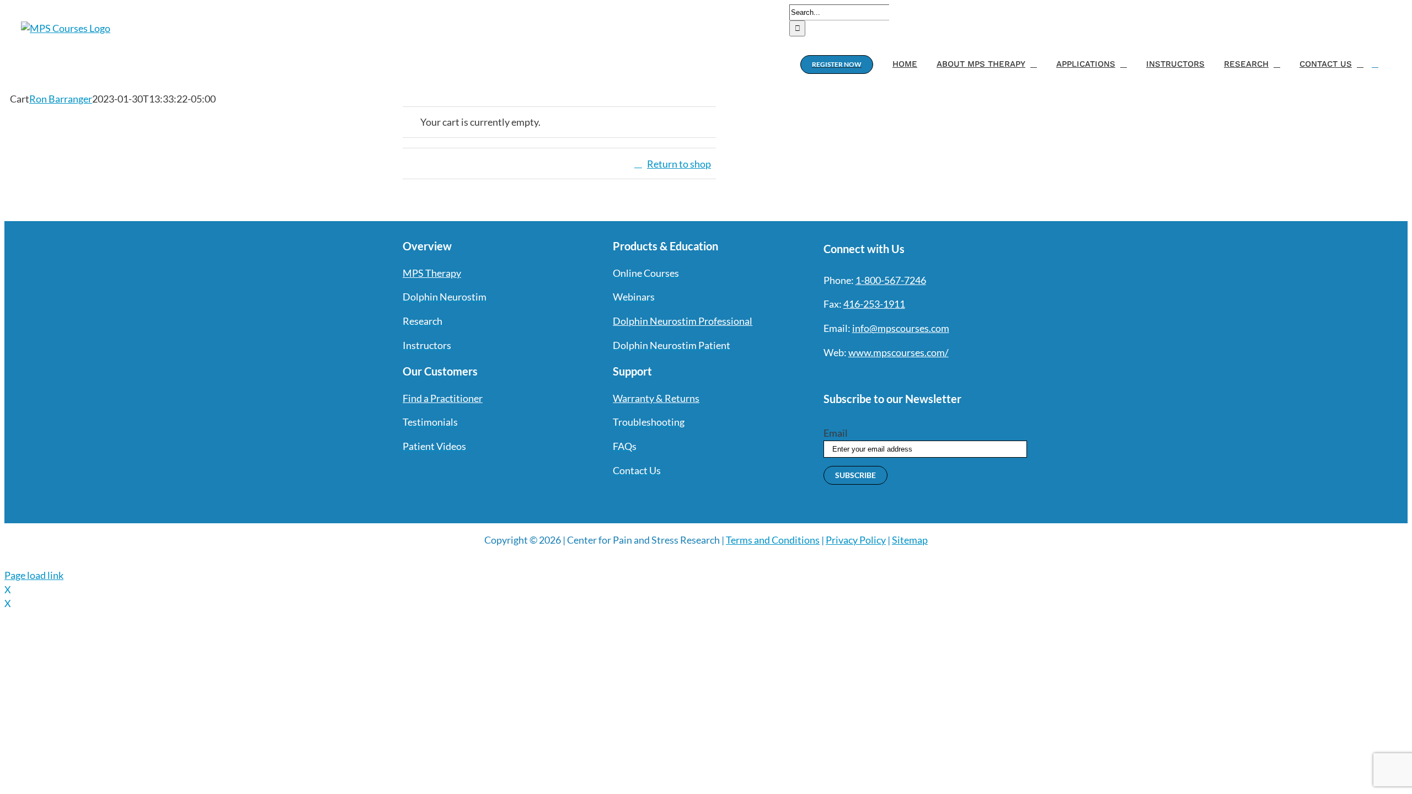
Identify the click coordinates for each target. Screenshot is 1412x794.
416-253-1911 (874, 304)
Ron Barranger (60, 99)
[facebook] (827, 375)
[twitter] (847, 375)
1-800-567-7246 (890, 280)
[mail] (927, 375)
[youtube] (887, 375)
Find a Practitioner (443, 398)
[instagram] (867, 375)
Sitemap (910, 540)
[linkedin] (907, 375)
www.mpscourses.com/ (898, 352)
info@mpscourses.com (900, 328)
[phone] (947, 375)
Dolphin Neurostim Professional (682, 321)
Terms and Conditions (773, 540)
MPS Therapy (432, 273)
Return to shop (679, 164)
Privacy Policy (856, 540)
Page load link (33, 575)
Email (835, 433)
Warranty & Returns (656, 398)
